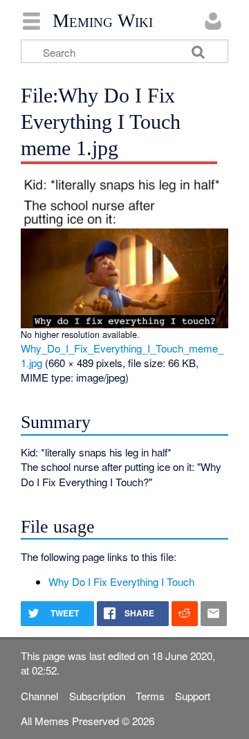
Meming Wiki (103, 20)
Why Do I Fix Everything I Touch (121, 581)
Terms (150, 695)
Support (192, 695)
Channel (39, 695)
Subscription (97, 695)
